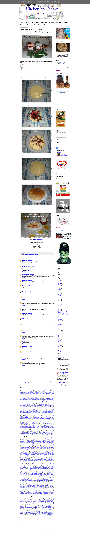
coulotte (33, 421)
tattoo (50, 504)
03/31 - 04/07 (59, 336)
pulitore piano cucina (41, 486)
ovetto (46, 473)
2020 (57, 271)
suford (39, 503)
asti (25, 398)
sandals (48, 492)
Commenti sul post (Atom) (27, 382)
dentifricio (38, 427)
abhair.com (32, 391)
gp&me (48, 444)
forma (50, 439)
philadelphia (44, 479)
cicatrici (33, 415)
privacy (49, 484)
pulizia (48, 486)
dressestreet (25, 431)
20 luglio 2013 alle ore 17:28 (29, 313)
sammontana (52, 491)
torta (37, 254)
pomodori (24, 483)
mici (53, 462)
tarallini (41, 504)
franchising (39, 440)
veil (23, 511)
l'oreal (20, 453)
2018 (57, 273)
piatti (23, 480)
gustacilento (39, 446)
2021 (57, 269)
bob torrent (44, 404)
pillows (36, 481)
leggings (30, 455)
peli (45, 477)
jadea (52, 450)
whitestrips (45, 514)
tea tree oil (27, 505)
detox (34, 428)
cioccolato (48, 415)
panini (31, 475)
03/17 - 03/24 (59, 339)
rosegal (38, 489)
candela (20, 409)
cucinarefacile (36, 424)
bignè (46, 402)
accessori (41, 391)
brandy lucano (45, 406)
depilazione (46, 427)
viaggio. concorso (34, 512)
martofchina (46, 460)
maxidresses (45, 461)
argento (39, 396)
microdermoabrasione (23, 463)
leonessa (50, 455)
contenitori (23, 420)
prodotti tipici (21, 485)
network (24, 469)
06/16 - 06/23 (59, 323)
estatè (41, 434)
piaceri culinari (51, 479)
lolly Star (46, 456)
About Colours (59, 152)
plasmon (41, 482)
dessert (26, 254)
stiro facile (43, 502)
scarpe (39, 494)
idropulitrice (28, 449)
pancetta (48, 474)
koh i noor (42, 452)
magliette (41, 458)
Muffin (49, 466)
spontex (46, 500)
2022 (57, 268)
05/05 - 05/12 (59, 330)
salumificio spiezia (37, 491)
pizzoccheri (35, 482)
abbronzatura (28, 391)
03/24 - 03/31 (59, 338)
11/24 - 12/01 (59, 287)
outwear (43, 473)
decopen (33, 426)
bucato (37, 407)
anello (44, 395)
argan (36, 396)
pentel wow (35, 478)
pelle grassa (51, 477)
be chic (29, 401)
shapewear (40, 495)
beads (38, 401)
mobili (20, 464)
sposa (52, 500)
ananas (38, 395)
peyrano (41, 479)
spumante (35, 501)
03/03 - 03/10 (59, 341)
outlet (40, 473)
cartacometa (51, 410)
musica (20, 467)
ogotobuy (40, 470)
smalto (37, 497)
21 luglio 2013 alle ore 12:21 (31, 356)
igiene (31, 449)
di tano (36, 428)
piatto (26, 480)
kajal (20, 452)
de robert (26, 426)
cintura (42, 415)
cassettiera (24, 412)
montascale (36, 465)
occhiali (21, 470)
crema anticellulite (32, 422)
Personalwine (30, 479)
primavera (39, 484)
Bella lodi (27, 401)
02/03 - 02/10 (60, 346)
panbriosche (45, 474)
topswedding (34, 508)
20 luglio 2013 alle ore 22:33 (28, 335)
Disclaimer (40, 24)
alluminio (30, 394)
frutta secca (48, 441)
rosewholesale (45, 489)
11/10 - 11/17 (59, 289)
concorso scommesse (26, 419)
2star (47, 390)
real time (21, 488)
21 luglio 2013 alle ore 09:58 (29, 346)
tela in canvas (36, 505)
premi (53, 483)
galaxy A (44, 442)
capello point (24, 410)
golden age (45, 444)
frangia (45, 440)
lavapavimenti (45, 454)
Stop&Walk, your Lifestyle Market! (62, 313)
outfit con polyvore (34, 473)
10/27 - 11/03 (59, 292)
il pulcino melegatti (44, 449)
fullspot (24, 442)
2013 (57, 279)
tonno (28, 508)
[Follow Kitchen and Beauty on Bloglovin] (58, 228)
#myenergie (29, 390)
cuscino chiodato (32, 425)
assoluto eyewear (52, 397)
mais (50, 458)
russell (31, 490)
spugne (31, 501)
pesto (33, 479)
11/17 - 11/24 (59, 288)
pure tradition (25, 487)
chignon (29, 414)
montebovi (40, 465)
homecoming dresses (23, 448)
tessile (31, 506)
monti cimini (25, 466)
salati (49, 490)
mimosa (40, 463)
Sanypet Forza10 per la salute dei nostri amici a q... (63, 316)
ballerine (51, 399)
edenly (26, 432)
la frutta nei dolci (35, 453)
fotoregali (30, 440)
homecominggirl (29, 448)
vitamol (27, 513)
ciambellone (52, 414)
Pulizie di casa (22, 24)
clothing (29, 416)
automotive (21, 399)
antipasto (38, 395)
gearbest (31, 443)
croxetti (50, 423)
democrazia (23, 427)
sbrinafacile (24, 494)
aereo (30, 393)
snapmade (29, 498)
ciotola (21, 416)
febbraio (39, 437)
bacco (41, 399)
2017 (57, 274)
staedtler (48, 501)
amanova (50, 394)
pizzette (30, 482)
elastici (33, 432)
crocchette (37, 423)
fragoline (36, 440)
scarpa (36, 494)
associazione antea (46, 397)
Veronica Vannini (24, 266)
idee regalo (24, 449)
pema (20, 478)
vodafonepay (35, 513)
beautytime (51, 401)
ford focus (32, 439)
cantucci (41, 409)
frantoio (48, 440)
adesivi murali (27, 393)
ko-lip (38, 452)
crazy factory (49, 421)
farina (35, 435)
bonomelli (24, 405)
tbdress (53, 504)
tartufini (47, 504)
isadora (44, 450)
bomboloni (48, 404)
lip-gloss (26, 456)
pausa (30, 477)
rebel (23, 488)
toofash (31, 508)
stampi (52, 501)
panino (34, 475)
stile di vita (38, 502)
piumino (53, 481)
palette (24, 474)
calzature (32, 408)
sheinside (44, 495)
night (35, 469)
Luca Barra (36, 457)
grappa (32, 445)
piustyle (21, 482)
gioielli (33, 443)
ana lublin (36, 395)
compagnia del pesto (47, 418)
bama (40, 400)
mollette (30, 465)
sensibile (43, 495)
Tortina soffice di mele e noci (64, 357)
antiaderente (21, 395)
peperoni (42, 478)
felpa (48, 437)
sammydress (22, 492)
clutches (32, 416)
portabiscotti (28, 483)
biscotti (46, 403)
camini (48, 408)
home (53, 447)
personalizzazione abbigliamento (24, 479)
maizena (53, 458)
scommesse (22, 495)
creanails (22, 422)
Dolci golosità (51, 22)
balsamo (21, 400)
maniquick (45, 459)
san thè (33, 492)
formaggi (53, 439)
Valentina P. (24, 291)
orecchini (45, 472)
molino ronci (26, 465)
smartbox (21, 498)
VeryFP (28, 270)
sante (50, 492)
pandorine (52, 474)
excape (36, 435)
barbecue (21, 401)
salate (46, 490)
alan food (47, 393)
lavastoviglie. (49, 454)
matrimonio (41, 461)
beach (32, 401)
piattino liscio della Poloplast (38, 239)
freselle (26, 441)
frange (42, 440)
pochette (52, 482)
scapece (33, 494)
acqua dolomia (31, 392)
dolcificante (36, 429)
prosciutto (51, 485)
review (42, 488)
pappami (34, 476)
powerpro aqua (46, 483)
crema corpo (37, 422)
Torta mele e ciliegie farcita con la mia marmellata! (62, 312)
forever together (46, 439)
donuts (47, 429)
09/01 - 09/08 (59, 301)
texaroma (37, 506)
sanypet (23, 493)
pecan (40, 477)
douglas (33, 430)
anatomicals (41, 395)
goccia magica (41, 444)
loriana (49, 456)
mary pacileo (24, 351)
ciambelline (48, 414)
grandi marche (52, 444)
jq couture (49, 451)
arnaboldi (49, 396)
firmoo (33, 438)
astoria (28, 398)
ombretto (46, 471)
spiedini (36, 500)
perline (48, 478)
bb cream (26, 401)
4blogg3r (52, 390)
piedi (52, 480)
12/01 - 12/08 (59, 285)
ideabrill (21, 449)
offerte (29, 470)
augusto (47, 398)
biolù (37, 403)
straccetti (28, 503)
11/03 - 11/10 (59, 290)
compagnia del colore (42, 418)
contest (27, 420)
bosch (43, 405)
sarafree (38, 493)
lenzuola (47, 455)
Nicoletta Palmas (24, 318)
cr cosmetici (42, 421)
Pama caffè (31, 474)
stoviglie (25, 503)
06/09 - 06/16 (59, 324)
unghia (44, 509)
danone (48, 425)
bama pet (43, 400)
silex (48, 497)
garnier (53, 442)
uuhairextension (21, 510)
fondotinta (46, 438)
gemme (52, 443)
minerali (44, 463)
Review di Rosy (24, 308)
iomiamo (40, 450)
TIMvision (43, 507)
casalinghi (31, 411)
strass (30, 503)
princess (46, 484)
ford (21, 439)
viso (20, 513)
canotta (36, 409)
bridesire (21, 407)
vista (22, 513)
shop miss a (22, 497)
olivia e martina (39, 471)
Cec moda (49, 412)
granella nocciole (22, 445)
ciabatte (41, 414)
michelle (51, 462)
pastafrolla (44, 476)
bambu (49, 400)
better (23, 402)
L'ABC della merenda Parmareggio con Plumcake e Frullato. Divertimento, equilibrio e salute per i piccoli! (64, 155)
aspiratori (42, 397)
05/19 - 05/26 (59, 328)
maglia (38, 458)
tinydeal (46, 507)
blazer (30, 404)
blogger (38, 404)
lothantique (52, 456)
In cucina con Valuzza (34, 22)
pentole (39, 478)
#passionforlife (36, 390)
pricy (30, 484)
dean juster (30, 426)
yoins (22, 515)
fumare (27, 442)
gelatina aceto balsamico (44, 443)
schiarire (46, 494)
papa (27, 476)
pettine (36, 479)
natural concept (51, 468)
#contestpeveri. (25, 389)
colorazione (21, 418)
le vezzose (25, 455)
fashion (22, 437)
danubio (52, 425)
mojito (28, 464)
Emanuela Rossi (24, 274)
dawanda (23, 426)
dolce (27, 254)
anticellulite (28, 395)
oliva (32, 471)
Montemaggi (21, 466)
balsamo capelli (25, 400)
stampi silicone (21, 502)
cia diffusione (37, 414)
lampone (53, 453)
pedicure (43, 477)
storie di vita (21, 503)
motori (42, 466)
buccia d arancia (41, 407)
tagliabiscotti (27, 504)
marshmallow (36, 460)
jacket (49, 450)
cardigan (39, 410)
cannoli (33, 409)
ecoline (23, 432)
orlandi (49, 472)
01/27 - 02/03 (59, 347)
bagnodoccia (48, 399)
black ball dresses (22, 404)
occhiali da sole (25, 470)
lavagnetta (41, 454)
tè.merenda (24, 505)
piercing (24, 481)
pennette (32, 478)
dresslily (29, 431)
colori (24, 418)
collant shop (38, 417)
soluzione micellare (22, 499)
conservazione (51, 419)
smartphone (24, 498)
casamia (34, 411)
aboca (38, 391)
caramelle (32, 410)
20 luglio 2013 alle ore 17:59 (32, 323)
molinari (31, 464)
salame (44, 490)
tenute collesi (48, 505)
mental (20, 462)
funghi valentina (33, 442)
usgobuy (52, 509)
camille (46, 408)
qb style (30, 487)
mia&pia (43, 462)
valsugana (37, 510)
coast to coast (35, 416)
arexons (33, 396)
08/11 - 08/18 (59, 305)
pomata (21, 483)
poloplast (35, 254)
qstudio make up (35, 487)
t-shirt (21, 504)
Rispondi (23, 263)
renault (39, 488)
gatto (23, 443)
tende (44, 505)
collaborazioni (31, 417)
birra (43, 403)
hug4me (43, 448)
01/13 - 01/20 (59, 350)
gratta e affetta (35, 445)
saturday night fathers (46, 493)
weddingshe (38, 514)
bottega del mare (47, 405)
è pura (51, 431)
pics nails (47, 480)
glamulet (24, 444)
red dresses (30, 488)
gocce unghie (37, 444)
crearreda (25, 422)
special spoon (27, 500)
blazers (33, 404)
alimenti (24, 394)
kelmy (30, 452)
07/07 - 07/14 (59, 319)
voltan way (40, 513)
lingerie (23, 456)
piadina (21, 480)
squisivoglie (42, 501)
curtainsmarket (24, 425)
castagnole (30, 412)
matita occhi (31, 461)
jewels (40, 451)
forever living (35, 439)
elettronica (41, 432)
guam (30, 446)
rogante (32, 489)
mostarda (40, 466)
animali (52, 395)
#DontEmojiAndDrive (30, 389)
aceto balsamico (24, 392)
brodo (35, 407)
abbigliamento (22, 391)
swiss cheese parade (45, 503)
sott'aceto (38, 499)
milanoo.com (34, 463)
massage (25, 461)
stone (48, 502)
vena (25, 511)
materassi (28, 461)
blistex (35, 404)
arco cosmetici (29, 396)
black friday (26, 404)
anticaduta (25, 395)
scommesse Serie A (31, 495)
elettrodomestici (37, 432)
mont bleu (33, 465)
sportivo (49, 500)
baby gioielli (35, 399)
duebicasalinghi (45, 431)
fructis (43, 441)
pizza (24, 482)
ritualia (24, 489)
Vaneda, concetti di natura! (61, 317)
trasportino (21, 509)
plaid (38, 482)
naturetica (21, 469)
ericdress (49, 433)
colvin (30, 418)
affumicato (37, 393)
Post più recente (22, 381)
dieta (52, 428)
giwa (21, 444)
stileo (40, 502)
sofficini (47, 498)
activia (24, 393)
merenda (23, 462)
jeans (24, 451)
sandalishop (44, 492)
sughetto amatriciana (46, 503)
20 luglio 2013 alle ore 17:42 (31, 318)
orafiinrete (35, 472)
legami (27, 455)
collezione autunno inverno (44, 417)
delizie (20, 427)
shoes (50, 495)
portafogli (36, 483)
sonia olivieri (26, 499)
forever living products (40, 439)
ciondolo (53, 415)
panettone (23, 475)
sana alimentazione (37, 492)
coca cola (39, 416)
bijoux (49, 402)
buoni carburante (48, 407)
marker (29, 460)
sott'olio (41, 499)
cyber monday (42, 425)
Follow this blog (62, 92)
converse (42, 420)
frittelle (36, 441)
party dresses (45, 476)
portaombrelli (39, 483)
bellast (34, 401)
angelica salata (48, 395)
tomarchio (22, 508)
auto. (52, 398)
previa (28, 484)
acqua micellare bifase (36, 392)
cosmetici (25, 421)
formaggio (22, 440)
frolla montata (39, 441)
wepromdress (41, 514)
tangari (31, 504)
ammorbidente (28, 395)
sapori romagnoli (32, 493)
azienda (27, 399)
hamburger (27, 447)
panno (45, 475)
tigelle (39, 507)
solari (49, 498)
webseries (21, 514)
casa (27, 411)
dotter (26, 430)
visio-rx (52, 512)
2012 (57, 353)
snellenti (41, 498)
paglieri (51, 473)
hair (49, 446)
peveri (38, 479)
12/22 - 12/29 (59, 282)
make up (22, 459)
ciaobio (21, 415)
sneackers (33, 498)
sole (52, 498)
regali (33, 488)
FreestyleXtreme (23, 441)
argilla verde (45, 396)
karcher (26, 452)
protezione (24, 486)
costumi (30, 421)
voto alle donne (44, 513)
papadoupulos (30, 476)
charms (52, 413)
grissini (39, 445)
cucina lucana (32, 424)
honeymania (37, 448)
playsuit (44, 482)
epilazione (21, 433)
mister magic (51, 463)
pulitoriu (45, 486)
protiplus (27, 486)
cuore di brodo (40, 424)
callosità (26, 408)
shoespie (53, 495)
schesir (43, 494)
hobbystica (50, 447)
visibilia (49, 512)
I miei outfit (66, 22)
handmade (31, 447)
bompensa (21, 405)
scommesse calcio (26, 495)
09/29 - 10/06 (59, 296)
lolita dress (43, 456)
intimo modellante (30, 450)
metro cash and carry (35, 462)
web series (51, 513)
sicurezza (45, 497)
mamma (29, 459)
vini (37, 512)
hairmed (21, 447)
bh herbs (29, 402)
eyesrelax (49, 435)
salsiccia (30, 491)
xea (42, 515)
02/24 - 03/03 (60, 343)
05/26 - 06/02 (60, 326)
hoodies (40, 448)
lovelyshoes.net (25, 457)
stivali (46, 502)
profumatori (25, 485)
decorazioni (43, 426)
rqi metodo (28, 490)
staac (45, 501)
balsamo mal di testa (36, 400)
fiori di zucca (30, 438)
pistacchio (50, 481)
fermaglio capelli (52, 437)
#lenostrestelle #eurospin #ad (50, 389)
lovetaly (30, 457)
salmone (23, 491)
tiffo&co (37, 507)
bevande (26, 402)
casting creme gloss (34, 412)
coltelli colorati (27, 418)
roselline (41, 489)
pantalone (51, 475)
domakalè (44, 429)
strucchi (36, 503)
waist (48, 513)
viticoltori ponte (31, 513)
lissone (39, 456)
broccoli (32, 407)
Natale (44, 468)
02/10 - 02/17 (59, 345)
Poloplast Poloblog (43, 22)
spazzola (21, 500)
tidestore (34, 507)
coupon (36, 421)
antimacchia (35, 395)
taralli (37, 504)
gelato (49, 443)
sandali (41, 492)
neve (26, 469)
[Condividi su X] (22, 253)
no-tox (49, 469)
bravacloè (49, 406)
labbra (39, 453)
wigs (48, 514)
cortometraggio (21, 421)
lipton (29, 456)
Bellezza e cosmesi (59, 22)
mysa (27, 468)
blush (41, 404)
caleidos (21, 408)
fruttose (22, 442)
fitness (36, 438)
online (20, 472)
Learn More (63, 2)
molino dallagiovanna (46, 464)
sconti (35, 495)
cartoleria (24, 411)
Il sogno (48, 449)
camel (40, 408)
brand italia (41, 406)
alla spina (27, 394)
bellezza (40, 402)
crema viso (22, 423)
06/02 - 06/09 (60, 325)
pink (38, 481)
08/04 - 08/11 (59, 306)
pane (20, 475)
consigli (20, 420)
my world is (30, 467)
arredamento (25, 397)
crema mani (41, 422)
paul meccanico (27, 477)
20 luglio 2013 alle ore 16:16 (29, 296)
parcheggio (37, 476)
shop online (27, 497)
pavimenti (33, 477)
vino (39, 512)
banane (52, 400)
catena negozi (39, 412)
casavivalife (40, 411)
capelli (48, 409)
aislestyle (44, 393)
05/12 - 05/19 (59, 329)
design (53, 427)
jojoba (46, 451)
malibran (26, 459)
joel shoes (43, 451)
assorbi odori (22, 398)
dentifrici (34, 427)
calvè (29, 408)
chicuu (23, 414)
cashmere (21, 412)
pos (42, 483)
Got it (67, 2)
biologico (35, 403)
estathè (44, 434)
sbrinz (27, 494)
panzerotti (24, 476)
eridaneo (52, 433)
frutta (45, 441)
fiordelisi (22, 438)
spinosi (42, 500)
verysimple (24, 512)
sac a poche (34, 490)
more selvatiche (29, 466)
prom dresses (42, 485)
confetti (42, 419)
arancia (21, 396)
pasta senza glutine (35, 476)
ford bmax (24, 439)
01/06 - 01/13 (59, 351)
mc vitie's (49, 461)
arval (35, 397)
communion (37, 418)
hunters (46, 448)
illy (50, 449)
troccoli (44, 509)
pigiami (33, 481)
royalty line (24, 490)
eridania (21, 434)
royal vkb (21, 490)
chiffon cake (26, 414)
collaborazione (25, 417)
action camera (49, 392)
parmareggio (41, 476)
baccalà (39, 399)
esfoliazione (24, 434)
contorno (36, 420)
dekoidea (52, 426)
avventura (24, 399)
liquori (34, 456)
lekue (35, 455)
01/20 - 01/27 (59, 349)
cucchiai (23, 424)
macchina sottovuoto (49, 457)
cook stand (46, 420)
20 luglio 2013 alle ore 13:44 (29, 260)
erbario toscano (31, 433)
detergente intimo (26, 428)
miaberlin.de (47, 462)
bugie (44, 407)
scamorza (30, 494)
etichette (53, 434)
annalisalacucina (24, 362)
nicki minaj (33, 469)
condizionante (30, 419)
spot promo (21, 501)
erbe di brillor (39, 433)
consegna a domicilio (47, 419)
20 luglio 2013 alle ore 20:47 (29, 329)
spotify (24, 501)
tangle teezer (34, 504)
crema (28, 422)
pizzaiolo (27, 482)
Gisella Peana (24, 341)
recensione (26, 488)
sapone (26, 493)
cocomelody (51, 416)
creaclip (53, 421)
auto (49, 398)
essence (31, 434)
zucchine (25, 516)
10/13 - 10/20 (59, 294)
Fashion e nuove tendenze (31, 24)
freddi (50, 440)
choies (34, 414)
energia (52, 432)
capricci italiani (28, 410)
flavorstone (39, 438)
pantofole (21, 476)
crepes (28, 423)
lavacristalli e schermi (27, 454)
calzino (38, 408)
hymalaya (49, 448)
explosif (39, 435)
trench (30, 509)
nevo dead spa (29, 469)
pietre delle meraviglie (28, 481)
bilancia (20, 403)
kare (28, 452)
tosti (49, 508)
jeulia (35, 451)
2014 (57, 278)
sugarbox (42, 503)
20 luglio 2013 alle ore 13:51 (31, 266)
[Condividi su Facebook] (23, 253)
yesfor (45, 515)
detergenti (30, 428)
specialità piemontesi (32, 500)
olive (35, 471)
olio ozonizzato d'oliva (28, 471)
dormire (23, 430)
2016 (57, 276)
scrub (40, 495)
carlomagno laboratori (43, 410)
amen (25, 395)
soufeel (44, 499)
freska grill (29, 441)
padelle (48, 473)
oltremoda (43, 471)
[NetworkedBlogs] (62, 91)
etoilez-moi (22, 435)
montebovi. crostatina (45, 465)
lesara (53, 455)
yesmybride (48, 515)
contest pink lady (32, 420)
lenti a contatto (41, 455)
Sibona (40, 497)
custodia (36, 425)
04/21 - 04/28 (60, 333)
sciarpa (49, 494)
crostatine (47, 423)
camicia (43, 408)
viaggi (30, 512)
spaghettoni (51, 499)
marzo (49, 460)
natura (47, 468)
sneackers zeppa (37, 498)
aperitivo (42, 395)
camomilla (51, 408)
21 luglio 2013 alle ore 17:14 (31, 362)
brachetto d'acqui (33, 406)
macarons (45, 457)
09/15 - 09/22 (59, 299)
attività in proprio (37, 398)
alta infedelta (44, 394)
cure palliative (51, 424)
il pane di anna (39, 449)
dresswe (42, 431)
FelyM (23, 335)
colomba (52, 417)
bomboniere (51, 404)
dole (39, 429)
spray (26, 501)
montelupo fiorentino (50, 465)
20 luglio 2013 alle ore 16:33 (32, 302)
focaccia (43, 438)
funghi (29, 442)
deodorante (42, 427)
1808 (39, 390)
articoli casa (29, 397)
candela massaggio (24, 409)
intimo (25, 450)
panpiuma (48, 475)
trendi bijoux (33, 509)
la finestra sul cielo (30, 453)
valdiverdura (29, 510)
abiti (35, 391)
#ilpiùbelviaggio (44, 389)
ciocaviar (45, 415)
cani (30, 409)
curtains (21, 425)
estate (38, 434)
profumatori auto (30, 485)
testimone (34, 506)
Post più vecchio (51, 381)
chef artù (33, 413)
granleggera (29, 445)
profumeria (34, 485)
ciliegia (24, 254)
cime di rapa (39, 415)
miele (27, 463)
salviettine (48, 491)
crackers (45, 421)
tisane (53, 507)
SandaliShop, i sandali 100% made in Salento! (62, 383)
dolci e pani (32, 429)
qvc (39, 487)
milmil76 (37, 463)
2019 (57, 272)
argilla (42, 396)
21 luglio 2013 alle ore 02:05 (30, 341)
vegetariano (21, 511)
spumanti (39, 501)
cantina (39, 409)
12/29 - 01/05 (59, 280)
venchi (28, 511)
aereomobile (33, 393)
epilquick (24, 433)
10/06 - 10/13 (59, 295)
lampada (46, 453)
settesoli (52, 495)
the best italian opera (43, 506)
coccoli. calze (42, 416)
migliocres (30, 463)
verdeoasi (45, 511)
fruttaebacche (52, 441)
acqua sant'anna (42, 392)
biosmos (40, 403)
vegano (52, 510)
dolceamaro (25, 429)
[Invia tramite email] (20, 253)
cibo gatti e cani (29, 415)
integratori (22, 450)
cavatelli (42, 412)
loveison (21, 457)
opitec (25, 472)
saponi (28, 493)
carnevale (48, 410)
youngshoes (26, 515)
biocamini (32, 403)
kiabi (33, 452)
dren (43, 430)
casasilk (37, 411)
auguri (44, 398)
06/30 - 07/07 (60, 320)
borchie (35, 405)
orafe (32, 472)
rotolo (52, 489)
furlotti (38, 442)
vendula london (32, 511)
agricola (40, 393)
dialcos (43, 428)
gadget (40, 442)
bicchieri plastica (42, 402)
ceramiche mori (37, 413)
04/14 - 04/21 (60, 334)
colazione (21, 417)
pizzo (32, 482)
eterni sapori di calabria (48, 434)
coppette (52, 420)
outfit (28, 473)
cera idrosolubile (32, 413)
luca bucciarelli (40, 457)
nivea (43, 469)
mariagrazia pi (21, 460)
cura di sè (47, 424)
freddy (53, 440)
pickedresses (40, 480)
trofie (46, 509)
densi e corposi (27, 427)
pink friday (41, 481)
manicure (42, 459)
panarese (41, 474)
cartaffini (21, 411)
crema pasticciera (51, 422)
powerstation (50, 483)
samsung (26, 492)
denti (31, 427)
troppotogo (49, 509)
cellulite (28, 413)
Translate (62, 63)
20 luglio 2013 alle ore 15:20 (30, 291)
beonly (20, 402)
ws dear (37, 515)
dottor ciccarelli (29, 430)
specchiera (24, 500)
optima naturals (29, 472)
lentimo (45, 455)
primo (42, 484)
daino (45, 425)
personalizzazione (52, 478)
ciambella (45, 414)
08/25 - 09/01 (59, 303)
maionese (48, 458)
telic (42, 505)
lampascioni (49, 453)
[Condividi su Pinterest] (24, 253)
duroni (48, 431)
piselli (47, 481)
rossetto (49, 489)
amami (47, 394)
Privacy (45, 24)
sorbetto (30, 499)
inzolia (37, 450)
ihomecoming (34, 449)
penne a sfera (26, 478)
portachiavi (32, 483)
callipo (23, 408)
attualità (42, 398)
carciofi (36, 410)
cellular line (21, 413)
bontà (27, 405)
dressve (38, 431)
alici (21, 394)
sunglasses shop (52, 503)
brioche (30, 407)
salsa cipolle (27, 491)
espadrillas (28, 434)
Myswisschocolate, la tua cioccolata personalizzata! (64, 373)
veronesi (21, 512)
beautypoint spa (47, 401)
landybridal (22, 454)
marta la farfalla (41, 460)
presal (21, 484)
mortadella (33, 466)
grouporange (46, 445)
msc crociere (45, 466)
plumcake (47, 482)
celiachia (52, 412)
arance (52, 395)
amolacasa (32, 395)
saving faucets (51, 493)
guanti (33, 446)
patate (50, 476)
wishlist (25, 515)
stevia (28, 502)
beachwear (35, 401)
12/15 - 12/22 (59, 283)
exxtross (46, 435)
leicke (33, 455)
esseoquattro (34, 434)
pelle (47, 477)
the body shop (48, 506)
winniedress (22, 515)
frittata (33, 441)
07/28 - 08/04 (60, 308)
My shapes (26, 467)
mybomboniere (34, 467)
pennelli (29, 478)
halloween (24, 447)
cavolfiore (45, 412)
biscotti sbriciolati (51, 403)
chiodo (32, 414)
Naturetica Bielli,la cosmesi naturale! (62, 314)
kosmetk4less (45, 452)
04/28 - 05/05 (60, 331)
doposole (50, 429)
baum (23, 401)
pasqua (49, 476)
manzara (49, 459)
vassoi (46, 510)
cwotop (38, 425)
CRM (34, 423)
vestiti (27, 512)
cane (28, 409)
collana (35, 417)
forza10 (25, 440)
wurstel (40, 515)
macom (23, 458)
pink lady (44, 481)
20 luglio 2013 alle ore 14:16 (29, 280)
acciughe (49, 391)
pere (45, 478)
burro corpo (52, 407)
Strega (33, 503)
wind (53, 514)
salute (41, 491)
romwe (35, 489)
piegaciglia (21, 481)
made (26, 458)
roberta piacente (28, 489)
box (21, 406)
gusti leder (43, 446)
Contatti (27, 22)
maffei (28, 458)
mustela (23, 467)
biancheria (35, 402)
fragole (33, 440)
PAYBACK (37, 477)
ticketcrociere (26, 507)
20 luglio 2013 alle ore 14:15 (31, 274)
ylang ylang (51, 515)
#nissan (32, 390)
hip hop (45, 447)
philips (48, 479)
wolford (29, 515)
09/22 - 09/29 (60, 298)
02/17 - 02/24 (60, 344)
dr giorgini (36, 430)
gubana (36, 446)
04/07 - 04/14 (60, 335)
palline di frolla (27, 474)
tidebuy (30, 507)
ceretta (44, 413)
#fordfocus (35, 389)
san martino (29, 492)
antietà (32, 395)
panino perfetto (38, 475)
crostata (44, 423)
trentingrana (41, 509)
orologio (52, 472)
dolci (28, 429)
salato (52, 490)
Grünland (50, 445)
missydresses (47, 463)
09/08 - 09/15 (59, 300)
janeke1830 (21, 451)
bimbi (23, 403)
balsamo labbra (30, 400)
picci (33, 480)
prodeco (52, 484)
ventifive (38, 511)
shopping (33, 497)
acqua (28, 392)
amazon (23, 395)
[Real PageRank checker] (58, 70)
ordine (38, 472)
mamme (32, 459)
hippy (47, 447)
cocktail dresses (47, 416)
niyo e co (46, 469)
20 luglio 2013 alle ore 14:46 (29, 285)
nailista (38, 468)
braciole (37, 406)
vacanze (25, 510)
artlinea (32, 397)
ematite (46, 432)
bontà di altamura (31, 405)
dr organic (40, 430)
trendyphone (37, 509)
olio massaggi (24, 471)
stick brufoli (31, 502)
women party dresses (33, 515)
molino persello (22, 465)
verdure (52, 511)
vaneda (40, 510)
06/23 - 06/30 (60, 321)
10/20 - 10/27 (59, 293)
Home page (22, 22)
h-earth (46, 446)
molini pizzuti (35, 464)
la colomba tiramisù (25, 453)
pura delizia (21, 487)
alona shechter (37, 394)
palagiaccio (21, 474)
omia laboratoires (51, 471)
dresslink (32, 431)
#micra (21, 390)
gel (33, 443)
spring (29, 501)
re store (52, 487)
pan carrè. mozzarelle (36, 474)
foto (27, 440)
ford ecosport (28, 439)
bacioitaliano (44, 399)
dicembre (49, 428)
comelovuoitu (33, 418)
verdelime (41, 511)
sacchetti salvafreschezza (39, 490)
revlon (46, 488)
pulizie (51, 486)
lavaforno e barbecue (36, 454)
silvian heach (51, 497)
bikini (52, 402)
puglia (37, 486)
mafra (31, 458)
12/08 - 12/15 (59, 284)
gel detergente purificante (38, 443)
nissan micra (40, 469)
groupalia (42, 445)
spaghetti (48, 499)
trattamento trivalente (25, 509)
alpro (41, 394)
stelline (25, 502)
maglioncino (44, 458)
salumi (33, 491)
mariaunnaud (25, 460)
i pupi (52, 448)
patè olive (23, 477)
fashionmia (28, 437)
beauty (42, 401)
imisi (52, 449)
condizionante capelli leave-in (36, 419)
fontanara (50, 438)
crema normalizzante (46, 422)
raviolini (47, 487)
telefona (40, 505)
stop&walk (51, 502)
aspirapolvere (38, 397)
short (37, 497)
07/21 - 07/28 (59, 309)
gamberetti (50, 442)
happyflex (38, 447)
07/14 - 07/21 (59, 310)
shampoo (34, 495)
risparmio (21, 489)
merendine (27, 462)
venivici (35, 511)
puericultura (33, 486)
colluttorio (49, 417)
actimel (46, 392)
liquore (32, 456)
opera (23, 472)
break (52, 406)
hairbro (52, 446)
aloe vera (33, 394)
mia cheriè (40, 462)
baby (32, 399)
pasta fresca (30, 476)
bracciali (28, 406)
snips (44, 498)
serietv (46, 495)
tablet (24, 504)
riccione (49, 488)
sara (35, 493)
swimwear (37, 503)
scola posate (52, 494)
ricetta (52, 488)
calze (35, 408)
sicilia (42, 497)
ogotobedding (36, 470)
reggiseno (36, 488)
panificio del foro (28, 475)
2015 (57, 277)
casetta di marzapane (50, 411)
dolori (41, 429)
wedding (24, 514)
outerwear (25, 473)
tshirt (53, 509)
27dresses (45, 390)
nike (37, 469)
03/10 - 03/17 (59, 340)
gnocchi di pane (28, 444)
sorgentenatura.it (34, 499)
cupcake (44, 424)
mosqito (37, 466)
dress (45, 430)
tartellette (44, 504)
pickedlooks (36, 480)
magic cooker (34, 458)
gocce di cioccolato (33, 444)
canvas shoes (45, 409)
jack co (47, 450)
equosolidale (27, 433)
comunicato (52, 418)
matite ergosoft (36, 461)
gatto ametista (27, 443)
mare (52, 459)
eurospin (28, 435)
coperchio (49, 420)
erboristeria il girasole (44, 433)
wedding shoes (33, 514)
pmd (49, 482)
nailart (35, 468)
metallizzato (30, 462)
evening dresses (32, 435)
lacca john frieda (42, 453)
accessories (46, 391)
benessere (51, 401)
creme (26, 423)
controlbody (39, 420)
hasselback (42, 447)
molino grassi (50, 464)
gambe (46, 442)
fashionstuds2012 (32, 437)
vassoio (49, 510)
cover (39, 421)
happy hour (34, 447)
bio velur (26, 403)
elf (43, 432)
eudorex (25, 435)
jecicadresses (27, 451)
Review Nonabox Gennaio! (60, 363)
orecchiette (42, 472)
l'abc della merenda (50, 452)
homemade (29, 254)
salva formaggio (44, 491)
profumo (38, 485)
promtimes (47, 485)
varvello (43, 510)
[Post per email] (35, 253)
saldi (20, 491)
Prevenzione (25, 484)
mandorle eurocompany (37, 459)
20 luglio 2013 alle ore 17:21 (30, 308)
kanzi (22, 452)
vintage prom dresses (44, 512)
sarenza (41, 493)
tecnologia (31, 505)
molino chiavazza (40, 464)
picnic (44, 480)
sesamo (49, 495)
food (53, 438)
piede (49, 480)
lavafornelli (32, 454)
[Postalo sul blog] (21, 253)
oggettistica (32, 470)
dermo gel (50, 427)
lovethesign (33, 457)
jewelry (38, 451)
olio (42, 470)
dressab (48, 430)
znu (43, 515)
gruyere (24, 446)
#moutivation (25, 390)
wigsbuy (51, 514)
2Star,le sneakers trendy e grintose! (62, 367)
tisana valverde (49, 507)
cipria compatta (25, 416)
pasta (52, 476)
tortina (46, 508)
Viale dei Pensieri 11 (25, 302)
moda (23, 465)
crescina (31, 423)
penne (23, 478)
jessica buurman (32, 451)
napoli (41, 468)
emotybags (49, 432)
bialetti (31, 402)
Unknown (23, 260)
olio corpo (46, 470)
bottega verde (52, 405)
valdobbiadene (33, 510)
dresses (21, 431)
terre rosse (23, 506)
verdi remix (48, 511)
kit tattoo (36, 452)
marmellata (32, 254)
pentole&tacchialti (25, 323)
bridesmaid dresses (25, 407)
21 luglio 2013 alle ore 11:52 (30, 351)
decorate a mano (39, 426)
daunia (20, 426)
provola (30, 486)
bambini (46, 400)
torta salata (40, 508)
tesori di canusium (28, 506)
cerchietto (41, 413)
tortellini (44, 508)
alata (49, 393)
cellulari (25, 413)
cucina (26, 424)
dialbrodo (40, 428)
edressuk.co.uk (29, 432)
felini (45, 437)
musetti (52, 466)
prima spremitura (35, 484)
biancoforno (38, 402)
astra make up (32, 398)
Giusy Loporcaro (24, 356)
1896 (41, 390)
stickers (34, 502)
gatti (21, 443)
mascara (52, 460)
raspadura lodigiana (43, 487)
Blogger (51, 533)
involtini (34, 450)
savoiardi (21, 494)
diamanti (46, 428)
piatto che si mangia (30, 480)
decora (35, 426)
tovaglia (52, 508)
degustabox (47, 426)
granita (26, 445)
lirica (37, 456)
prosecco (21, 486)
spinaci (39, 500)
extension (42, 435)
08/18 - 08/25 (59, 304)
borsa (38, 405)
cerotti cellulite (48, 413)
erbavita (35, 433)
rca (49, 487)
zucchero (22, 516)
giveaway (52, 443)
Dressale (51, 430)
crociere (40, 423)
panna (42, 475)
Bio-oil (29, 403)
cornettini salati (33, 420)
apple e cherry (46, 395)
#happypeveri (39, 389)
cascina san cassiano (45, 411)
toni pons (25, 508)
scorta (37, 495)
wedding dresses (28, 514)
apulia (49, 395)
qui (30, 33)
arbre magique (24, 396)
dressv (35, 431)
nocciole (52, 469)
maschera (21, 461)
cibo (24, 415)
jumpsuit (52, 451)
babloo (30, 399)
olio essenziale (50, 470)
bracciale (24, 406)
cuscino (28, 425)
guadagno (28, 446)
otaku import (21, 473)
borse (41, 405)
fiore (24, 438)
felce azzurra (42, 437)
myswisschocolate (31, 468)
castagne (27, 412)
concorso (22, 419)
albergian (53, 393)
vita (25, 513)
